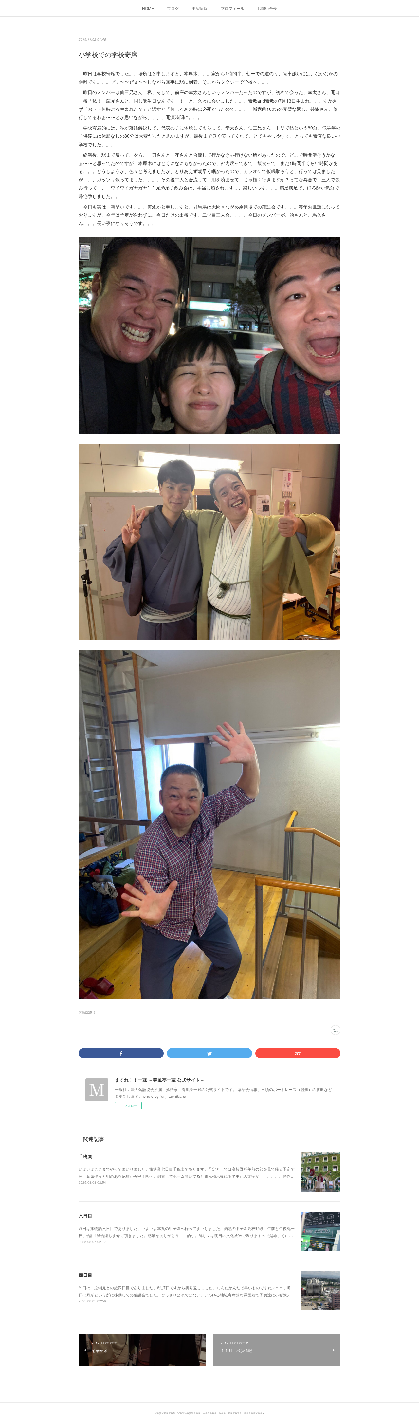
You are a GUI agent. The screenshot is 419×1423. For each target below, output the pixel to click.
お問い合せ (267, 8)
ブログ (173, 8)
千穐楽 (85, 1156)
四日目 (85, 1275)
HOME (148, 8)
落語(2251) (87, 1012)
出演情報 (200, 8)
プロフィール (232, 8)
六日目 (85, 1215)
